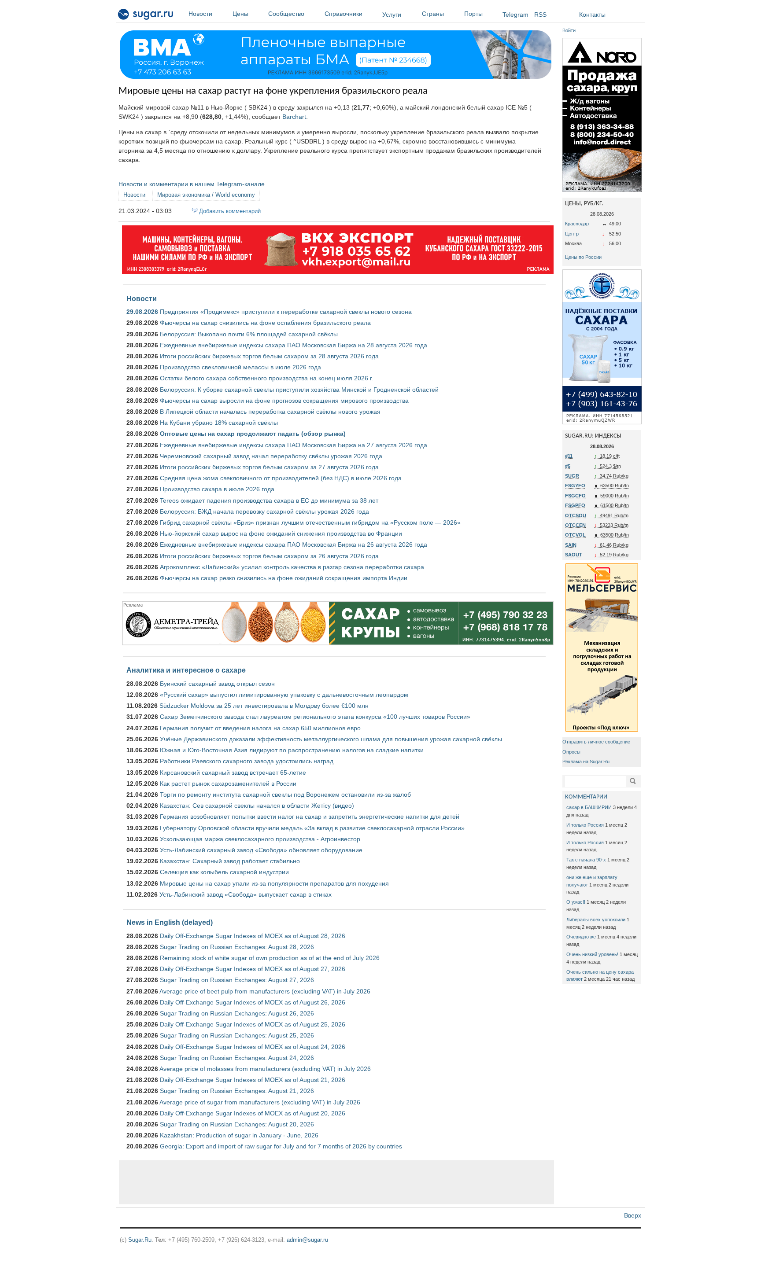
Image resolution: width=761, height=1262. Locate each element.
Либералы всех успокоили (595, 919)
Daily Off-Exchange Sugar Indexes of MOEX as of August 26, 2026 (252, 1002)
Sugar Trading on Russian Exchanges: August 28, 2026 (237, 946)
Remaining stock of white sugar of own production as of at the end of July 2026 (270, 957)
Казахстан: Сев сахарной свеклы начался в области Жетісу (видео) (257, 805)
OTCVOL (575, 534)
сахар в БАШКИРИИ (589, 807)
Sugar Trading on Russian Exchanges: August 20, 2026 (237, 1124)
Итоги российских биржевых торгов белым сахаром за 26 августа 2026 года (269, 555)
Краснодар (577, 223)
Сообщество (286, 14)
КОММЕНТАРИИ (586, 797)
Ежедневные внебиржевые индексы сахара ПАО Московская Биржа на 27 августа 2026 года (293, 445)
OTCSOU (575, 515)
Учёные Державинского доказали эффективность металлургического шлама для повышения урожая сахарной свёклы (331, 739)
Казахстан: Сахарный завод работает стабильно (230, 861)
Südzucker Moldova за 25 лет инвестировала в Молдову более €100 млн (264, 705)
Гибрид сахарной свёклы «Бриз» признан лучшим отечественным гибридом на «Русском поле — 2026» (310, 522)
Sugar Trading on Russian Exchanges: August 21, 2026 (237, 1090)
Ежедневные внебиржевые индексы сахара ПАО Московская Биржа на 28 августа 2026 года (293, 345)
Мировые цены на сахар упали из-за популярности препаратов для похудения (274, 883)
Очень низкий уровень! (592, 954)
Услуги (391, 14)
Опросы (571, 751)
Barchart (294, 116)
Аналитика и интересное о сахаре (186, 670)
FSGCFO (575, 495)
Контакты (592, 14)
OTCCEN (575, 525)
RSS (540, 14)
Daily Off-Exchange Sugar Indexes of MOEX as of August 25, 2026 (252, 1024)
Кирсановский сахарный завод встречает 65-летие (233, 772)
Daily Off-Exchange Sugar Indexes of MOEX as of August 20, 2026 (252, 1113)
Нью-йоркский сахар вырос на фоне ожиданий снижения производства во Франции (281, 533)
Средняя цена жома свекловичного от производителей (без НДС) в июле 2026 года (281, 478)
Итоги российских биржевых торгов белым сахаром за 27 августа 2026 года (269, 467)
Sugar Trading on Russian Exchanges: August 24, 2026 (237, 1057)
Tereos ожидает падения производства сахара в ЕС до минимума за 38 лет (269, 500)
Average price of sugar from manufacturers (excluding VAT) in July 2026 (259, 1102)
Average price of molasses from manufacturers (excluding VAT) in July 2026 (265, 1068)
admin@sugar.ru (307, 1239)
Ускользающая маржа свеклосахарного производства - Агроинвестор (260, 839)
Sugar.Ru (139, 1239)
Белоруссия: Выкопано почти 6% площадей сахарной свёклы (249, 334)
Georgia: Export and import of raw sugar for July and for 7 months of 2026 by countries (281, 1146)
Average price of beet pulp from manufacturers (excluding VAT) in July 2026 (264, 991)
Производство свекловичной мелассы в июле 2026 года (240, 367)
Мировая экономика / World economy (206, 194)
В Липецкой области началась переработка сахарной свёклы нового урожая (270, 411)
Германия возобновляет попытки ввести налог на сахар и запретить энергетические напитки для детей (309, 816)
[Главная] (146, 15)
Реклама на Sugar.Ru (586, 761)
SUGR (572, 475)
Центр (572, 233)
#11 (569, 456)
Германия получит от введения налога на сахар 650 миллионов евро (260, 728)
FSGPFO (575, 505)
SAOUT (573, 554)
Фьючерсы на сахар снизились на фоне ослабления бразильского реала (265, 322)
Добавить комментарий (230, 211)
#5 (567, 466)
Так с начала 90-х (586, 859)
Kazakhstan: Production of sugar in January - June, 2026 (239, 1135)
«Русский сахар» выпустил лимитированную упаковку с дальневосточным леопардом (284, 694)
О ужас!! (575, 902)
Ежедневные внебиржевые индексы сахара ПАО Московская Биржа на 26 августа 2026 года (293, 544)
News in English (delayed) (169, 922)
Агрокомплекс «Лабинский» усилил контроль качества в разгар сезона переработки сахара (292, 566)
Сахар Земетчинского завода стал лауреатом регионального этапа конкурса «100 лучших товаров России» (315, 716)
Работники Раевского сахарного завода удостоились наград (246, 761)
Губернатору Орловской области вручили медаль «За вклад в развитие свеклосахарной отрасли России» (312, 828)
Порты (473, 14)
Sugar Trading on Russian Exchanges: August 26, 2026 (237, 1013)
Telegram (515, 14)
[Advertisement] (336, 1182)
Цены (240, 14)
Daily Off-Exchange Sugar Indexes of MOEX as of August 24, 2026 (252, 1046)
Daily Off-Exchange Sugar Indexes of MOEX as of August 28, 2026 (252, 935)
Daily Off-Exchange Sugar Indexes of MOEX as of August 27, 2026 (252, 968)
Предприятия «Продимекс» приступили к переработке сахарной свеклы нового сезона (286, 311)
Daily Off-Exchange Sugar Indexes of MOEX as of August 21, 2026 (252, 1079)
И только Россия (585, 825)
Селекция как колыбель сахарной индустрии (224, 872)
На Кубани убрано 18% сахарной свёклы (219, 422)
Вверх (632, 1215)
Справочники (343, 14)
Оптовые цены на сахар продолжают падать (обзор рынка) (253, 433)
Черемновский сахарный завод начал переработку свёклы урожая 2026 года (271, 456)
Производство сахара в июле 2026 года (217, 489)
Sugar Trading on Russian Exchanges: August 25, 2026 (237, 1035)
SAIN (570, 545)
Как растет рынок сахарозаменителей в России (228, 783)
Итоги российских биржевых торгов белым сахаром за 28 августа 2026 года (269, 356)
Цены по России (583, 257)
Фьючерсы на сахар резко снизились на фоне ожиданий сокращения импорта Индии (283, 577)
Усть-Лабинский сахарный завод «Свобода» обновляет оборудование (261, 850)
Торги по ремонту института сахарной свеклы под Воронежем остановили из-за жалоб (285, 794)
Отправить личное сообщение (596, 741)
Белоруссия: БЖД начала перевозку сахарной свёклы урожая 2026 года (264, 511)
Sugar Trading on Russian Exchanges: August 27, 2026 (237, 979)
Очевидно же (581, 936)
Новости (200, 14)
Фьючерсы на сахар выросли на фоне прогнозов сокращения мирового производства (284, 400)
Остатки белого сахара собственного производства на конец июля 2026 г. (266, 378)
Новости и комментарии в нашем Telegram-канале (191, 184)
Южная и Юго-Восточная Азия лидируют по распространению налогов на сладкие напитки (292, 750)
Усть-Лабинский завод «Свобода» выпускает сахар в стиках (245, 894)
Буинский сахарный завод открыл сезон (217, 683)
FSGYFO (575, 485)
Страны (433, 14)
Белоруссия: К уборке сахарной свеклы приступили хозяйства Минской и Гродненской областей (299, 389)
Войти (569, 30)
